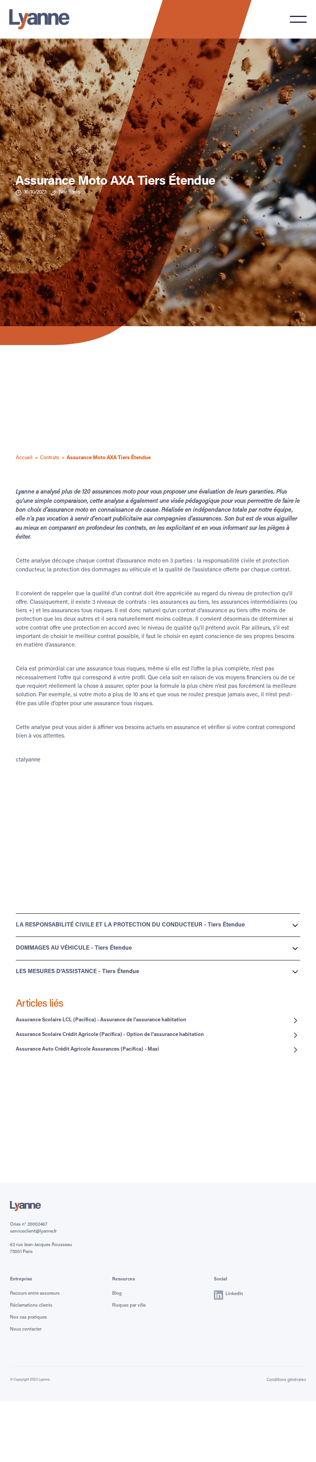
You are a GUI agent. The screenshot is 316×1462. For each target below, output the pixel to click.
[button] (298, 19)
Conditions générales (286, 1380)
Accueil (24, 458)
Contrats (49, 458)
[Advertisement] (158, 401)
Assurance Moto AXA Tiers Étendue (109, 458)
